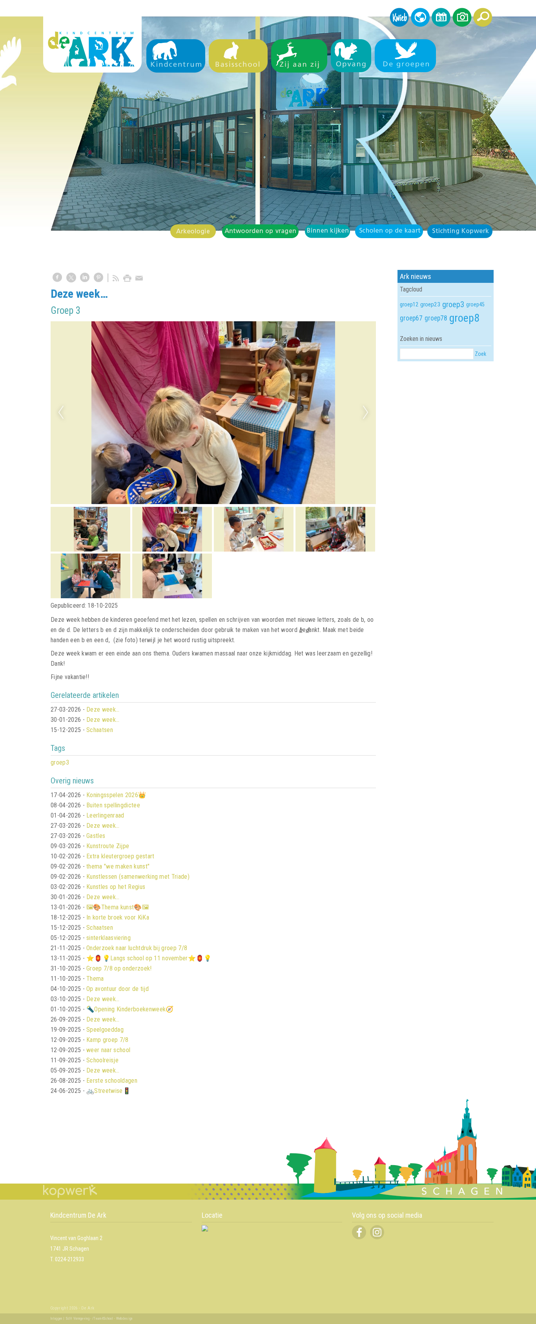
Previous (61, 412)
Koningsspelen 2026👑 (116, 795)
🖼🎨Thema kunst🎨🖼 (117, 907)
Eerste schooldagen (111, 1080)
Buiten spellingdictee (113, 805)
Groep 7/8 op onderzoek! (118, 968)
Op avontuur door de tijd (117, 989)
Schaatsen (99, 730)
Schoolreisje (102, 1060)
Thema (95, 978)
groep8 (464, 317)
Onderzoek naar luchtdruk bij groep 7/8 (136, 948)
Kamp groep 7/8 (107, 1040)
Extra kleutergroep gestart (120, 856)
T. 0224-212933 (67, 1259)
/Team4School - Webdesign (112, 1318)
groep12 (409, 304)
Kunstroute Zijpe (107, 846)
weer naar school (108, 1050)
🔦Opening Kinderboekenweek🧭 (129, 1009)
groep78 (436, 318)
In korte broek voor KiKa (117, 917)
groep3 (60, 762)
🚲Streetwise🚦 (108, 1091)
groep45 (475, 304)
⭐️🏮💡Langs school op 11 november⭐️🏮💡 (149, 958)
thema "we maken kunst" (117, 866)
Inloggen (56, 1318)
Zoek (480, 354)
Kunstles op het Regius (115, 887)
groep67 (411, 318)
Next (365, 412)
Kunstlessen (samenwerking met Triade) (138, 876)
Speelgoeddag (105, 1029)
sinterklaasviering (108, 938)
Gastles (95, 836)
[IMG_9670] (213, 412)
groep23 (430, 304)
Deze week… (102, 709)
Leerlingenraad (105, 815)
